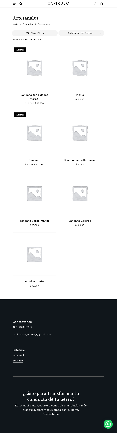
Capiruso (59, 3)
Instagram (19, 349)
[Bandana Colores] (79, 193)
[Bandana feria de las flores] (34, 67)
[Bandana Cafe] (34, 254)
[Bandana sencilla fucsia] (79, 132)
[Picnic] (79, 67)
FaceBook (19, 355)
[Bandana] (34, 132)
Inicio (15, 24)
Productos (28, 24)
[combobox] (81, 33)
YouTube (18, 360)
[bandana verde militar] (34, 193)
